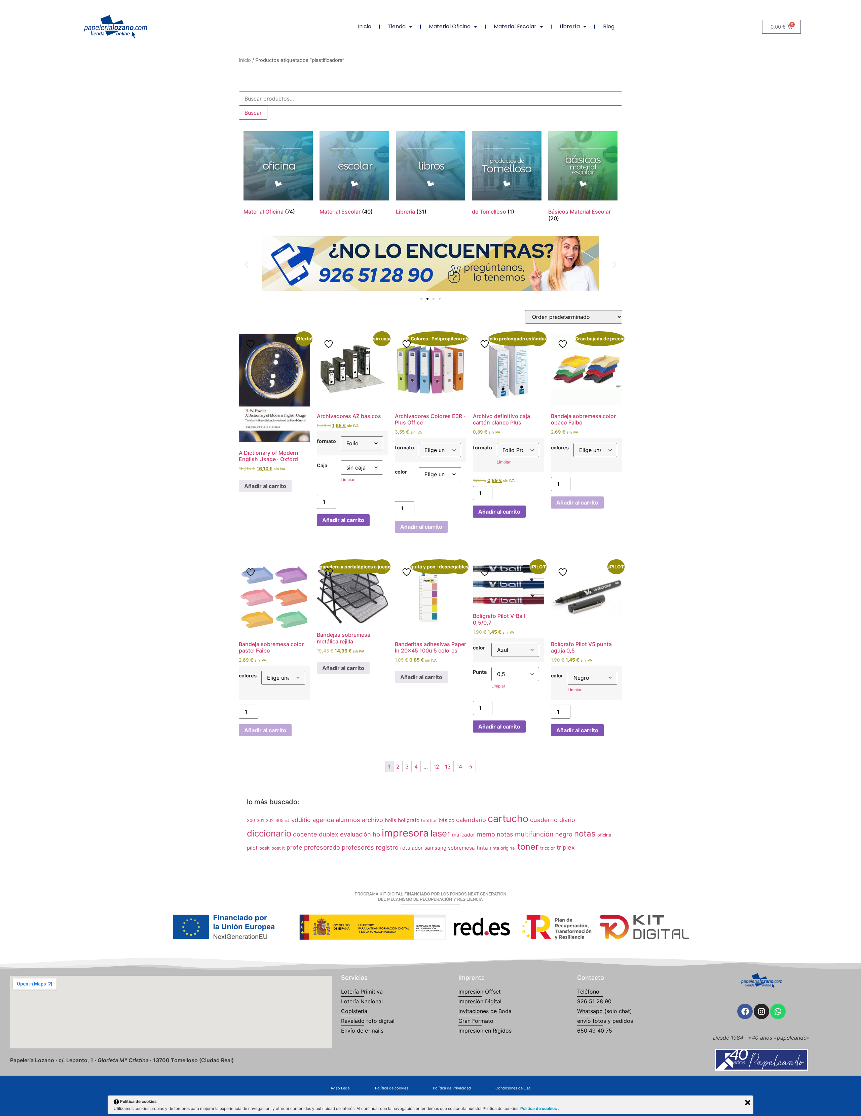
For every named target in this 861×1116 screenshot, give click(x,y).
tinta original (503, 848)
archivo (372, 819)
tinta (482, 848)
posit (264, 848)
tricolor (547, 848)
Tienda (397, 26)
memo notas (495, 834)
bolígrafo (408, 820)
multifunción (534, 834)
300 (251, 820)
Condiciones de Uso (513, 1088)
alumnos (348, 819)
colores (560, 447)
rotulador (411, 848)
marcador (463, 834)
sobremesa (461, 848)
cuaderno (544, 819)
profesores (358, 847)
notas (585, 834)
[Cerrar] (747, 1102)
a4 (287, 821)
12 (436, 766)
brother (429, 820)
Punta (480, 672)
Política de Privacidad (452, 1088)
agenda (323, 819)
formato (326, 441)
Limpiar (347, 479)
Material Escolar (515, 26)
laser (440, 833)
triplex (566, 847)
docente (305, 834)
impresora (405, 833)
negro (563, 834)
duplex (328, 834)
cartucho (508, 818)
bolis (390, 820)
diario (567, 819)
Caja (322, 465)
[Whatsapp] (778, 1011)
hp (376, 834)
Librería (570, 26)
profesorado (322, 847)
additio (301, 819)
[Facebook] (745, 1011)
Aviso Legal (340, 1088)
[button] (246, 264)
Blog (608, 26)
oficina (604, 835)
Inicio (364, 26)
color (401, 472)
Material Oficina (450, 26)
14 (459, 766)
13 (448, 766)
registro (387, 847)
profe (294, 847)
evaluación (355, 834)
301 (260, 820)
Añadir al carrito (265, 486)
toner (527, 847)
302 (270, 820)
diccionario (269, 833)
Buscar (253, 112)
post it (278, 848)
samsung (435, 848)
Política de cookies (391, 1088)
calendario (471, 819)
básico (446, 820)
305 (279, 820)
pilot (252, 848)
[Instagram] (761, 1011)
